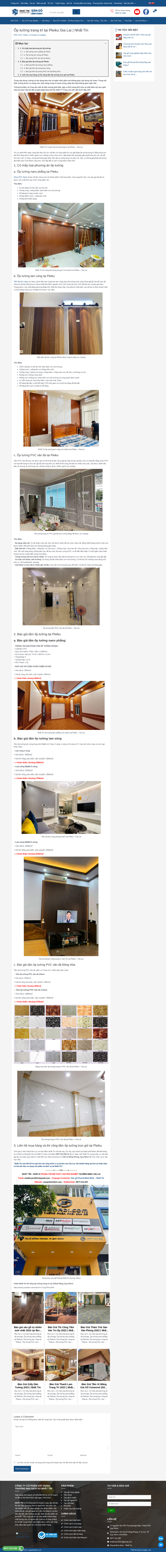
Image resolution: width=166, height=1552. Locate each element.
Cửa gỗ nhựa (140, 21)
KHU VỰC (14, 21)
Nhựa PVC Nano (20, 177)
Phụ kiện (128, 21)
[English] (150, 3)
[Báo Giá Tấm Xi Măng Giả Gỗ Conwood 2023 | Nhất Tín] (94, 1365)
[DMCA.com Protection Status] (26, 1535)
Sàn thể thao (116, 21)
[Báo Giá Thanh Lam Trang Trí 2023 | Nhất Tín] (61, 1365)
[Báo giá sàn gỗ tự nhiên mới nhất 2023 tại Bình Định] (28, 1308)
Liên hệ (69, 3)
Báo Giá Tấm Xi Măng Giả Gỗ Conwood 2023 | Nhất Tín (94, 1387)
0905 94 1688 (120, 13)
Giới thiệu (24, 3)
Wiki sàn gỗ (41, 3)
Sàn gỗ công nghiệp (30, 21)
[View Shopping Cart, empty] (154, 12)
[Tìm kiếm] (76, 11)
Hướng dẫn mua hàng (82, 3)
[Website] (94, 1456)
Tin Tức (51, 3)
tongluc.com (146, 1550)
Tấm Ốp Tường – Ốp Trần (97, 21)
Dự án (32, 3)
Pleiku (25, 35)
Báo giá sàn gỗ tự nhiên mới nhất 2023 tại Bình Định (28, 1330)
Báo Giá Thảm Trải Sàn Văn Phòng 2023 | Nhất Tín (94, 1330)
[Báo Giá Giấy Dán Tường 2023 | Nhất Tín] (28, 1365)
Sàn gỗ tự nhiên (59, 21)
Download (118, 3)
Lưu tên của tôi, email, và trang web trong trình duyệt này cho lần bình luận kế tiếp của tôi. (52, 1462)
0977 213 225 (11, 1548)
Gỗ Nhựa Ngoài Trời (75, 21)
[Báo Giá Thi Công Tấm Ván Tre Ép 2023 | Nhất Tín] (61, 1308)
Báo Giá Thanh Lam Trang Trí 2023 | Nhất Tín (61, 1387)
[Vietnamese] (153, 3)
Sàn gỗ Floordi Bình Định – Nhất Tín (87, 1178)
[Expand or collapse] (105, 43)
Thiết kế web (135, 1550)
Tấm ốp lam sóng (21, 282)
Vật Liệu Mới (129, 3)
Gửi (111, 1510)
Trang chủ (15, 3)
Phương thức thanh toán (102, 3)
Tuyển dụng (60, 3)
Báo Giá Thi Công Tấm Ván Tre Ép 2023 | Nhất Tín (61, 1330)
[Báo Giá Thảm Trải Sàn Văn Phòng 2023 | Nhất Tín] (94, 1308)
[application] (135, 3)
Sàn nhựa (46, 21)
